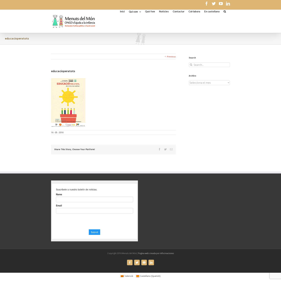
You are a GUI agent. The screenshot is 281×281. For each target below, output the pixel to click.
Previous (171, 56)
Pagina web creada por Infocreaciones (156, 253)
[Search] (225, 11)
